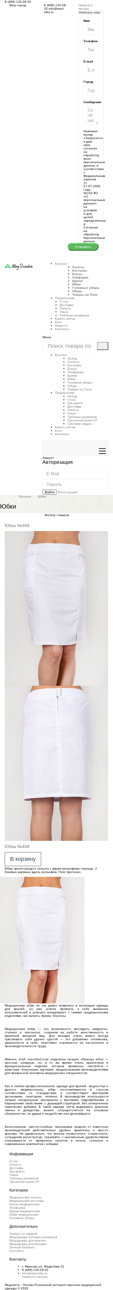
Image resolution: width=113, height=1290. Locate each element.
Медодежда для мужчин (27, 1240)
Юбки (76, 284)
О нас (64, 301)
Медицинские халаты (25, 1197)
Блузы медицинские (24, 1204)
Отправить (83, 246)
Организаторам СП (82, 420)
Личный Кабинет (22, 1247)
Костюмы (79, 270)
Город (88, 81)
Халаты (78, 267)
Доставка (66, 305)
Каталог (61, 263)
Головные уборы (86, 287)
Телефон (90, 41)
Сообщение (92, 102)
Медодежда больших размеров (33, 1237)
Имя (86, 21)
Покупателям (64, 392)
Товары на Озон (85, 294)
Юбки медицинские (24, 1214)
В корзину (23, 859)
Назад (72, 358)
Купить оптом (65, 318)
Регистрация (67, 492)
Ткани (64, 312)
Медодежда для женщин (28, 1244)
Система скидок (79, 423)
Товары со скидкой (23, 1233)
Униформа (80, 277)
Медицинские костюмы (26, 1200)
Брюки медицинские (24, 1211)
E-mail (88, 61)
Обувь (77, 291)
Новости (61, 325)
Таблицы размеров (74, 315)
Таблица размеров (23, 1178)
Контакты (62, 329)
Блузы (77, 274)
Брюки (77, 281)
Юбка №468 (17, 525)
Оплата (65, 308)
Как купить (75, 403)
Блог (58, 322)
